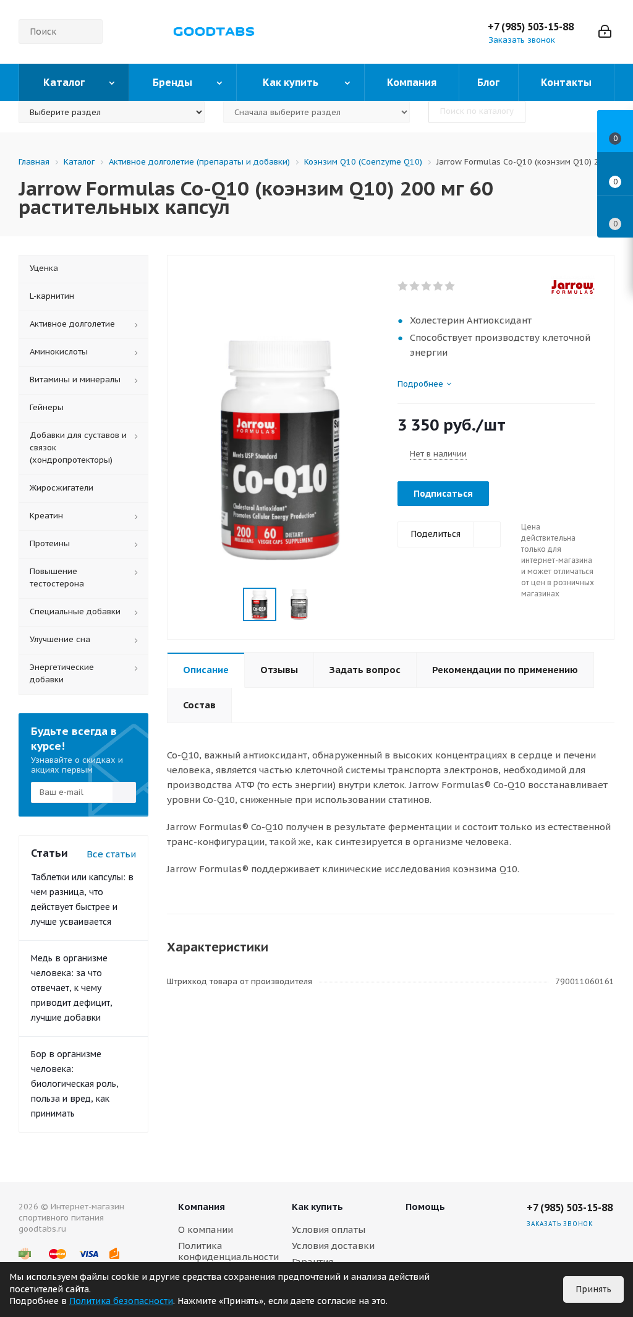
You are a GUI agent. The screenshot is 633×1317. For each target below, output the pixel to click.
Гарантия (312, 1262)
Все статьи (111, 854)
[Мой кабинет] (604, 31)
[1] (403, 286)
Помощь (425, 1206)
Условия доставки (333, 1245)
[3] (427, 286)
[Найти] (88, 31)
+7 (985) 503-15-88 (531, 26)
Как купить (317, 1206)
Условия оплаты (328, 1229)
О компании (205, 1229)
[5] (450, 286)
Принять (593, 1289)
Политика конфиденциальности (228, 1251)
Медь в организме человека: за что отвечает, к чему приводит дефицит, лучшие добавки (72, 988)
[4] (438, 286)
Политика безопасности (121, 1300)
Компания (201, 1206)
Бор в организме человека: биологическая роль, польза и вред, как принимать (75, 1084)
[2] (415, 286)
